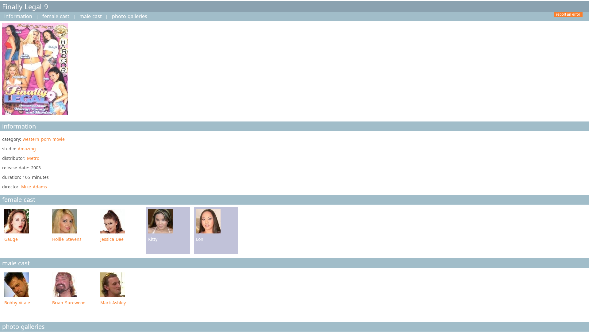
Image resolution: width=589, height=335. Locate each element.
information (18, 16)
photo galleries (129, 16)
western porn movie (44, 139)
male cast (90, 16)
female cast (55, 16)
